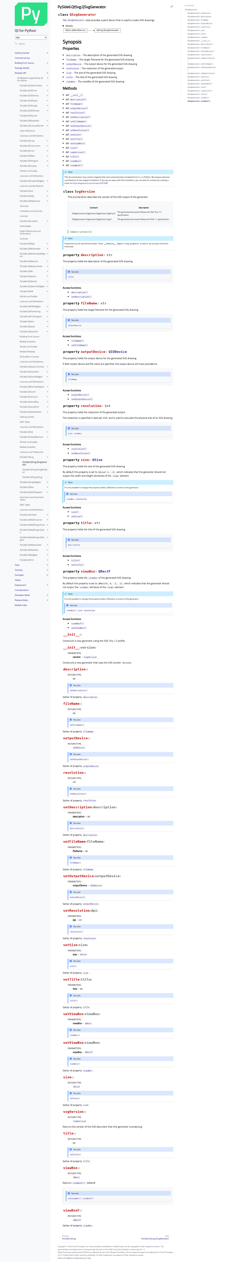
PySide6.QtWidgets (29, 554)
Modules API (20, 73)
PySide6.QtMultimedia (30, 248)
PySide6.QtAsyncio (28, 115)
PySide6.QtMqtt (27, 243)
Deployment (20, 585)
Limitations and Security (31, 211)
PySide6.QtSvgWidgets (30, 482)
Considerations (22, 590)
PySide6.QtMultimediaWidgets (32, 255)
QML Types (25, 421)
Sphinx (69, 1258)
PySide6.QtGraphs (28, 165)
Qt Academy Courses (29, 356)
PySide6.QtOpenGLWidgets (32, 286)
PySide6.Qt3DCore (28, 90)
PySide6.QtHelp (27, 196)
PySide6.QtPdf (26, 291)
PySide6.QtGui (26, 191)
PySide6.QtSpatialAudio (30, 411)
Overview (24, 206)
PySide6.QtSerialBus (29, 401)
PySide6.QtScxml (28, 391)
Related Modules (27, 351)
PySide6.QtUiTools (28, 514)
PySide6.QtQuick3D (29, 331)
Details (69, 26)
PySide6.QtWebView (29, 549)
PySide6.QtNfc (26, 271)
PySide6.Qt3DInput (28, 100)
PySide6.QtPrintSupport (31, 316)
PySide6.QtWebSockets (30, 544)
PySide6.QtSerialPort (29, 406)
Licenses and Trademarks (31, 452)
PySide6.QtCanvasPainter (32, 125)
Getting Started (22, 52)
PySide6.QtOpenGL (28, 281)
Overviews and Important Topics (31, 498)
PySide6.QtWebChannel (31, 519)
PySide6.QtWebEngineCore (32, 524)
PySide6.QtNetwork (29, 261)
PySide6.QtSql (26, 431)
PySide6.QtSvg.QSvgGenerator (34, 463)
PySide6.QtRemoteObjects (32, 386)
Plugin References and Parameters (30, 232)
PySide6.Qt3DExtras (29, 95)
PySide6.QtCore (27, 150)
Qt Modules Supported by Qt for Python (30, 79)
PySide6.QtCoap (27, 140)
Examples (19, 575)
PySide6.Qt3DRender (29, 110)
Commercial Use (22, 57)
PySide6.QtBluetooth (29, 120)
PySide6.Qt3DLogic (28, 105)
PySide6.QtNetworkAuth (31, 266)
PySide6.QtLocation (29, 221)
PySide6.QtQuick (27, 326)
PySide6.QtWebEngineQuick (32, 531)
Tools (17, 565)
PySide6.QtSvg (26, 457)
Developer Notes (22, 595)
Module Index (21, 605)
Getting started (27, 416)
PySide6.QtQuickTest (29, 371)
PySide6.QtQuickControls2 (32, 366)
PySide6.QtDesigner (29, 160)
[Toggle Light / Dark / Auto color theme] (171, 6)
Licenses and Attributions (31, 135)
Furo (89, 1258)
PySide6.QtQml (27, 321)
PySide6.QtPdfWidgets (30, 306)
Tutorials (19, 570)
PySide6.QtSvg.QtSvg (32, 477)
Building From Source (29, 336)
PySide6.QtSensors (29, 396)
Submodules (25, 226)
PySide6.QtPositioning (30, 311)
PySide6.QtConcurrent (30, 145)
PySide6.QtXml (27, 559)
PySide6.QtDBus (27, 155)
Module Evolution (28, 341)
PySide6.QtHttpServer (30, 201)
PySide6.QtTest (27, 487)
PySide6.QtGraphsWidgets (32, 180)
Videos (18, 580)
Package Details (22, 68)
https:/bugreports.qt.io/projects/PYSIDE (90, 183)
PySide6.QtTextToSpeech (31, 492)
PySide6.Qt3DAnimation (31, 85)
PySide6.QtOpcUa (28, 276)
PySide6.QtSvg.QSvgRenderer (34, 471)
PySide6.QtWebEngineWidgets (32, 538)
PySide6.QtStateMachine (31, 436)
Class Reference (27, 130)
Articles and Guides (28, 170)
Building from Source (24, 62)
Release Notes (21, 600)
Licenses (24, 216)
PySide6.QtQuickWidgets (31, 376)
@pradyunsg (80, 1258)
